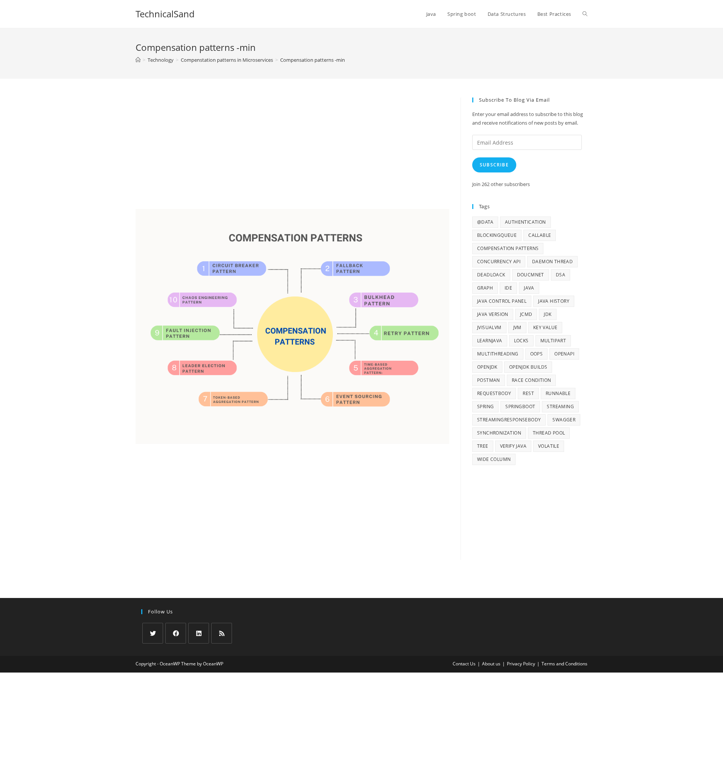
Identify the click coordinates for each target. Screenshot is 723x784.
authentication (525, 222)
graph (485, 288)
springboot (520, 406)
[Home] (138, 59)
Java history (553, 301)
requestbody (494, 393)
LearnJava (489, 340)
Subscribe (494, 165)
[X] (152, 633)
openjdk (487, 367)
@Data (485, 222)
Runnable (558, 393)
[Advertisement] (292, 153)
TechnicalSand (165, 14)
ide (508, 288)
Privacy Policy (521, 663)
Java (529, 288)
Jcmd (526, 314)
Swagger (563, 419)
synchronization (499, 433)
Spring (485, 406)
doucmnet (530, 275)
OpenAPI (564, 354)
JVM (517, 327)
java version (492, 314)
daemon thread (552, 261)
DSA (560, 275)
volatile (548, 446)
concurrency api (498, 261)
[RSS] (221, 633)
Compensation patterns (507, 248)
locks (521, 340)
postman (488, 380)
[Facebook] (175, 633)
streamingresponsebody (509, 419)
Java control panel (501, 301)
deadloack (491, 275)
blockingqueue (497, 235)
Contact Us (464, 663)
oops (536, 354)
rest (528, 393)
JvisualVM (489, 327)
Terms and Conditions (564, 663)
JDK (547, 314)
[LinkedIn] (198, 633)
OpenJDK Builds (528, 367)
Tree (482, 446)
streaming (560, 406)
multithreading (498, 354)
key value (545, 327)
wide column (494, 459)
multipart (553, 340)
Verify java (513, 446)
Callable (539, 235)
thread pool (549, 433)
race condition (531, 380)
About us (491, 663)
